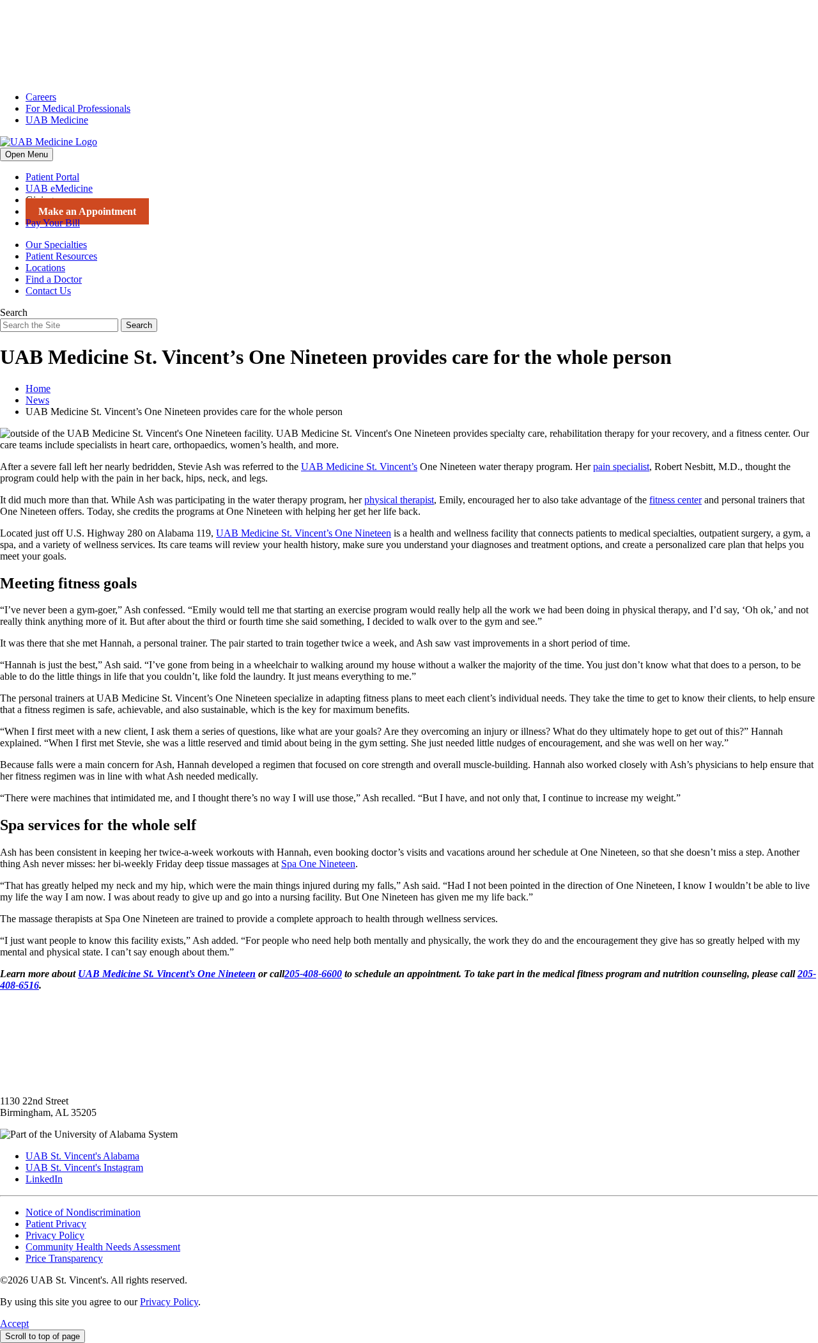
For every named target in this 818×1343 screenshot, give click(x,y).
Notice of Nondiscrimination (83, 1212)
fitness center (675, 499)
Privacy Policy (55, 1235)
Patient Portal (52, 176)
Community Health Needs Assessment (103, 1246)
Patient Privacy (56, 1223)
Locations (45, 267)
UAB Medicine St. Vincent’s (359, 466)
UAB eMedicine (59, 188)
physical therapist (399, 499)
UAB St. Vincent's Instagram (84, 1167)
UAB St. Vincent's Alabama (82, 1156)
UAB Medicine (57, 119)
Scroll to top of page (42, 1336)
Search (13, 312)
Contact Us (48, 290)
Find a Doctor (54, 279)
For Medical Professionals (78, 108)
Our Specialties (56, 244)
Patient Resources (61, 256)
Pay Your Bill (53, 222)
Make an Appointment (87, 211)
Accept (14, 1323)
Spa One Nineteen (318, 863)
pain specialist (621, 466)
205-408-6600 (313, 973)
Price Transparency (64, 1258)
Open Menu (26, 154)
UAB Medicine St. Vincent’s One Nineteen (303, 533)
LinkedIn (44, 1179)
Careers (41, 96)
